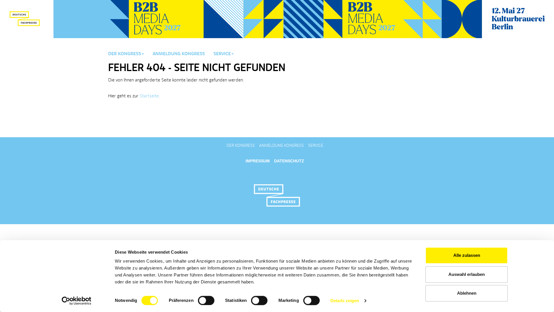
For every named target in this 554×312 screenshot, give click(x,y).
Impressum (258, 161)
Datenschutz (289, 161)
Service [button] (222, 54)
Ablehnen (466, 293)
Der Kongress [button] (124, 54)
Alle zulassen (466, 255)
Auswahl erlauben (466, 274)
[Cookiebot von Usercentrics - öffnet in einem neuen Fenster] (76, 300)
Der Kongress (241, 146)
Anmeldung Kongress (179, 54)
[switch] (206, 300)
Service (315, 146)
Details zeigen (344, 300)
